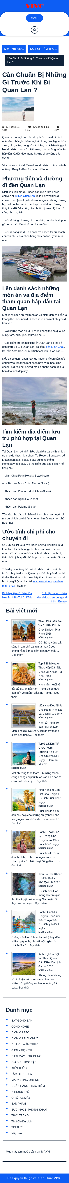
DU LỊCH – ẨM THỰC (24, 1044)
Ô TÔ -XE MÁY (20, 1097)
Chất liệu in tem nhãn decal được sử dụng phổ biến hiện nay (52, 597)
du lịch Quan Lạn (25, 195)
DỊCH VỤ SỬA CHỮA (24, 1038)
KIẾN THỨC (19, 1068)
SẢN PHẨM (18, 1103)
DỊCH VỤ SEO (20, 1032)
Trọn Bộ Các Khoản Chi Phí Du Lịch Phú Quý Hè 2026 (50, 878)
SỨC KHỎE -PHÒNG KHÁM (29, 1109)
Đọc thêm (17, 654)
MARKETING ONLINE (25, 1079)
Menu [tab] (34, 18)
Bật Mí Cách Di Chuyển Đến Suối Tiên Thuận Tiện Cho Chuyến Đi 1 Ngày (49, 920)
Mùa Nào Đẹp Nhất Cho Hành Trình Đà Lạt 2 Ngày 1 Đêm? (50, 709)
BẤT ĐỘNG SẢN (21, 1020)
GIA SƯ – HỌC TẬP (23, 1062)
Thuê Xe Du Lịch (21, 1121)
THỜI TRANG (20, 1115)
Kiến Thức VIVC (14, 48)
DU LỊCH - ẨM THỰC (43, 48)
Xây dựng (17, 1133)
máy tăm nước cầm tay (26, 1151)
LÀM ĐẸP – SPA (21, 1074)
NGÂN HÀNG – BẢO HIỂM (28, 1085)
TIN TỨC (17, 1127)
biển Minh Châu (54, 346)
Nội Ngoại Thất (20, 1091)
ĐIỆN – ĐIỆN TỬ (21, 1050)
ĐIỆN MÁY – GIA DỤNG (26, 1056)
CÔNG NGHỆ (20, 1026)
